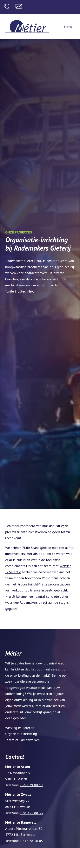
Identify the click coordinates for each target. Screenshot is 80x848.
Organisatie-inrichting (21, 733)
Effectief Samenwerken (22, 740)
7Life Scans (30, 547)
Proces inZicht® (29, 584)
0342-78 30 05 (31, 841)
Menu (68, 26)
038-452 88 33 (31, 813)
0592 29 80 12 (31, 785)
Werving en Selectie (19, 727)
